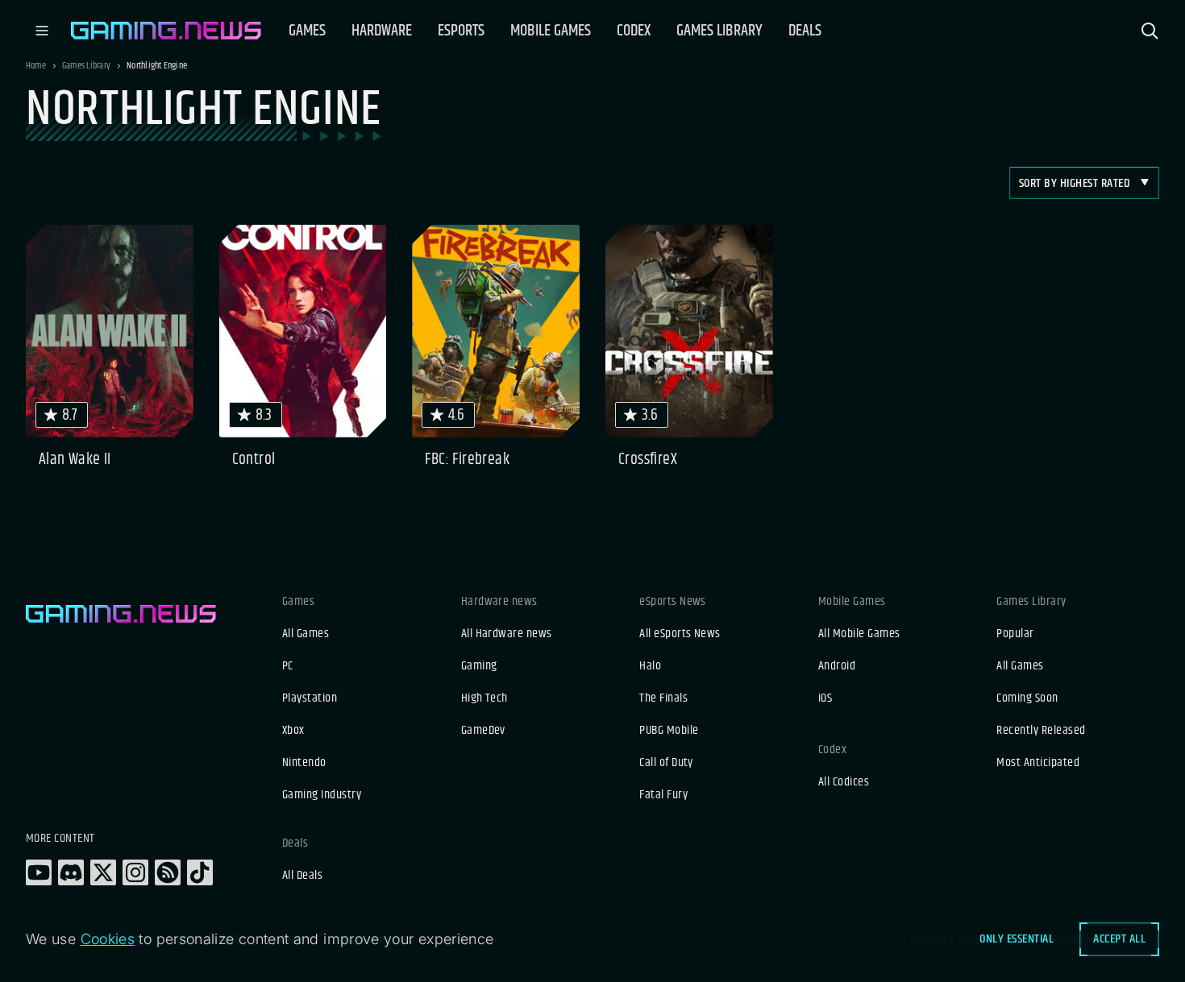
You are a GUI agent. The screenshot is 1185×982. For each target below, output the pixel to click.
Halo (650, 666)
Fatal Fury (663, 795)
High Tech (484, 698)
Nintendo (304, 763)
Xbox (293, 730)
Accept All (1119, 939)
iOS (825, 698)
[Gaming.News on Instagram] (135, 872)
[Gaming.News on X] (103, 872)
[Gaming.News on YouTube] (39, 872)
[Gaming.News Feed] (168, 872)
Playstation (309, 698)
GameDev (483, 730)
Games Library (86, 66)
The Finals (663, 698)
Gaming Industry (321, 795)
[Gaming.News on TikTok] (200, 872)
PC (287, 666)
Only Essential (1016, 939)
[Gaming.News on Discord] (71, 872)
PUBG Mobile (668, 730)
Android (836, 666)
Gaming (479, 666)
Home (36, 66)
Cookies (108, 938)
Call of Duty (666, 763)
